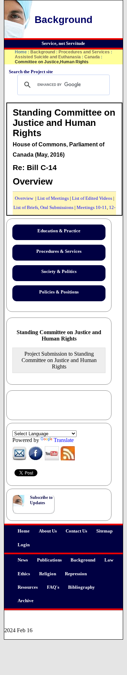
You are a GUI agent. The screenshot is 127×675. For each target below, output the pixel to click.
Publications (49, 560)
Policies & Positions (59, 292)
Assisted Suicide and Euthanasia (48, 56)
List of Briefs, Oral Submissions (43, 207)
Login (24, 544)
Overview (24, 198)
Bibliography (81, 587)
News (23, 560)
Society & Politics (59, 271)
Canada (92, 56)
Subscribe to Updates (41, 500)
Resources (28, 587)
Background (83, 560)
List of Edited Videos (92, 198)
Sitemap (104, 531)
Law (108, 560)
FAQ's (53, 587)
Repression (76, 573)
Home (24, 531)
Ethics (24, 573)
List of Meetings (53, 198)
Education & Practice (58, 230)
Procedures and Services (84, 52)
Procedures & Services (58, 251)
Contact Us (76, 531)
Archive (26, 600)
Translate (64, 440)
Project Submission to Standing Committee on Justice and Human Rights (59, 360)
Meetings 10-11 (92, 207)
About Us (48, 531)
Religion (47, 573)
